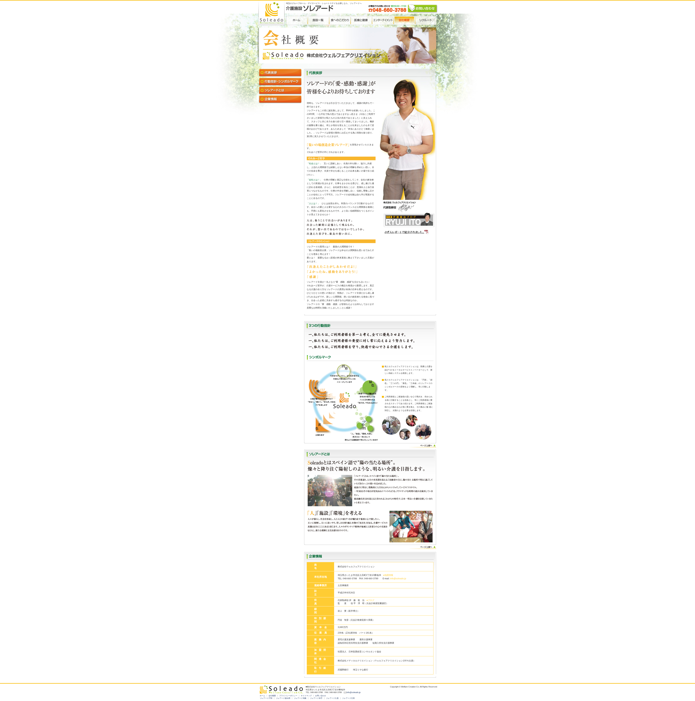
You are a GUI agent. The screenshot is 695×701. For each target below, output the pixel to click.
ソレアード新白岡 (283, 698)
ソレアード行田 (348, 698)
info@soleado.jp (398, 578)
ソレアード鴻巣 (300, 698)
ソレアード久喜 (332, 698)
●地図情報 (388, 575)
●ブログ (370, 600)
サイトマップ (306, 696)
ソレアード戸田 (266, 698)
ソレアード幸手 (316, 698)
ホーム (262, 696)
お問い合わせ (320, 696)
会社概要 (272, 696)
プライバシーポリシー (288, 696)
